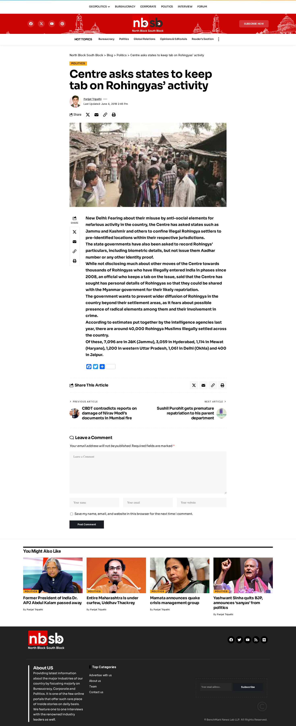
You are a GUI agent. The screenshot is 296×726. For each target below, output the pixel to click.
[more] (218, 39)
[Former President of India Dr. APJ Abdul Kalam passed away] (53, 575)
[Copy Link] (105, 115)
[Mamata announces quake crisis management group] (179, 575)
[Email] (96, 115)
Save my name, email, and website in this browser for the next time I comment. (134, 514)
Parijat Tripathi (92, 99)
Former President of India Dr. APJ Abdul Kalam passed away (52, 600)
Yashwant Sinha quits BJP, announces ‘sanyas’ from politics (238, 603)
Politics (78, 63)
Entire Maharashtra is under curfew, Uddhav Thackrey (112, 600)
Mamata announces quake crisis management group (175, 600)
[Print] (114, 115)
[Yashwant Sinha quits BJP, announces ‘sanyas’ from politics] (243, 575)
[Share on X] (88, 115)
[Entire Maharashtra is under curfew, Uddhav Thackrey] (116, 575)
